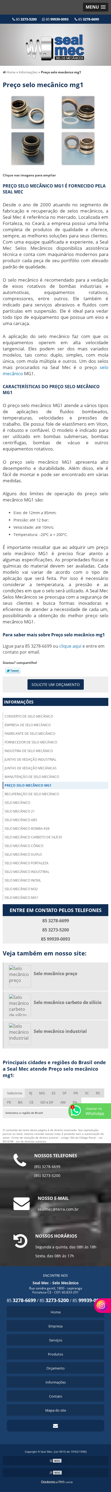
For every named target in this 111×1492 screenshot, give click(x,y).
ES (54, 1093)
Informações (18, 702)
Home (56, 1312)
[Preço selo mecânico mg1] (27, 112)
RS (98, 1093)
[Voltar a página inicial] (55, 44)
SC (87, 1093)
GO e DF (46, 1102)
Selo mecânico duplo (23, 854)
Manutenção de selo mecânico (32, 776)
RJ (30, 1093)
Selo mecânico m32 (21, 889)
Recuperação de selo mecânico (32, 794)
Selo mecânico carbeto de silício (33, 837)
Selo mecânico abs (21, 820)
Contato (55, 1396)
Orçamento (55, 1368)
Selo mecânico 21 (20, 811)
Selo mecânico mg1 (21, 897)
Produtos (55, 1354)
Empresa (55, 1326)
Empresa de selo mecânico (28, 725)
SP (65, 1093)
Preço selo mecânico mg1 (28, 785)
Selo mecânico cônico (24, 846)
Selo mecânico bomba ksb (27, 828)
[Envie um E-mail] (55, 1426)
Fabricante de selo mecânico (30, 733)
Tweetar (12, 670)
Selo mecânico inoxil (23, 880)
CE (31, 1102)
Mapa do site (55, 1410)
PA (75, 1102)
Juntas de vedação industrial (30, 759)
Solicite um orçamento (56, 684)
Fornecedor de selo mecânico (31, 742)
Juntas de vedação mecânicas (31, 768)
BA (20, 1102)
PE (9, 1102)
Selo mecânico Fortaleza (26, 863)
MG (42, 1093)
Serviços (55, 1340)
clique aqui (70, 646)
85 (26, 19)
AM (63, 1102)
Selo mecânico (17, 802)
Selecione (14, 1093)
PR (76, 1093)
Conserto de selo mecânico (29, 716)
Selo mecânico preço (55, 974)
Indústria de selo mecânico (29, 751)
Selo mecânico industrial (27, 871)
